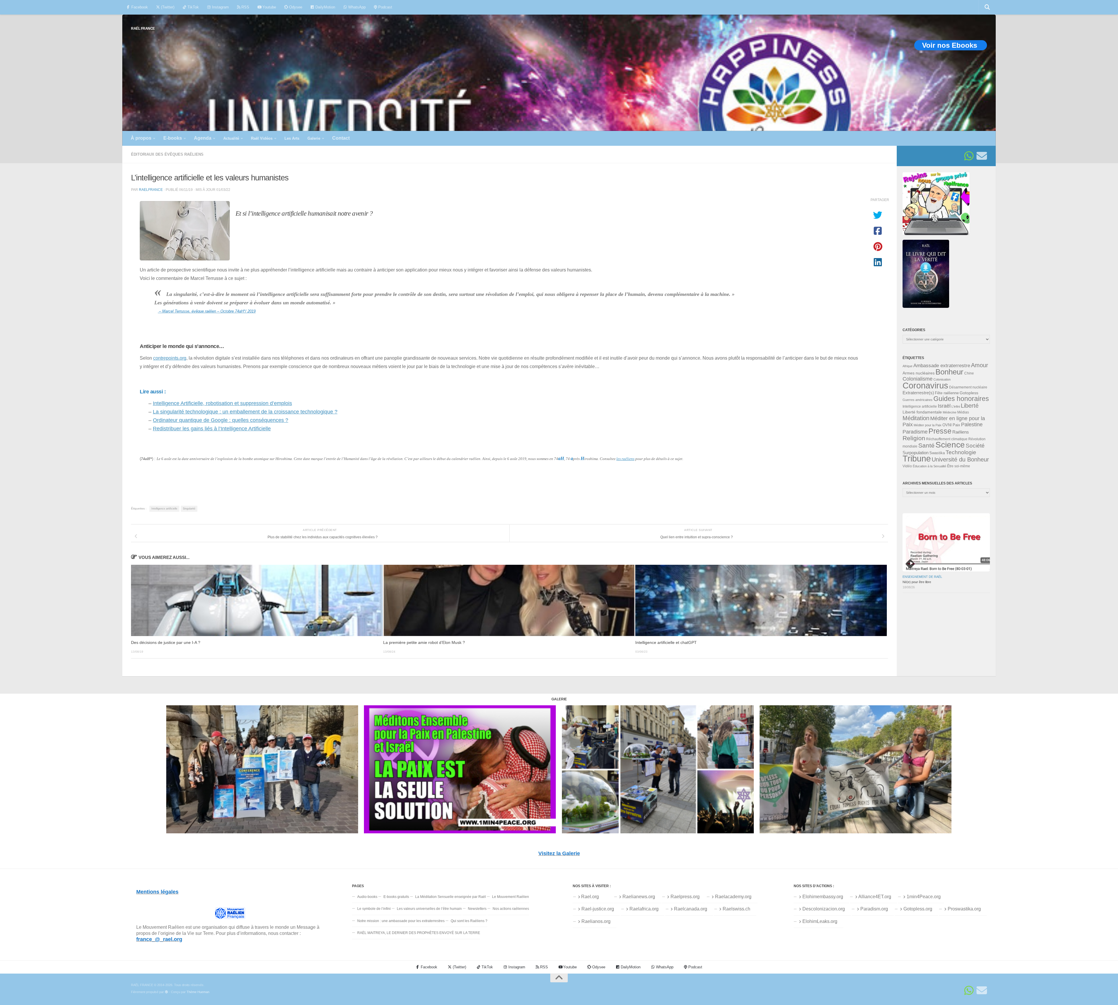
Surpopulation (915, 452)
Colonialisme (918, 379)
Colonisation (942, 379)
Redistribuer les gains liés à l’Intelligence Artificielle (212, 429)
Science (950, 444)
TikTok (192, 7)
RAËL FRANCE (143, 28)
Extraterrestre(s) (918, 392)
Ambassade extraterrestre (941, 365)
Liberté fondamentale (922, 412)
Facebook (139, 7)
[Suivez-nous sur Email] (982, 156)
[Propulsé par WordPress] (166, 992)
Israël (944, 406)
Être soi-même (958, 466)
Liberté (970, 405)
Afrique (907, 366)
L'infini (955, 406)
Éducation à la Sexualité (929, 466)
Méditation (916, 418)
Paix (956, 425)
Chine (969, 373)
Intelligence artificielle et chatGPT (666, 642)
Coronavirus (925, 385)
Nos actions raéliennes (511, 909)
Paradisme (915, 432)
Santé (926, 445)
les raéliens (625, 459)
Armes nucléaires (919, 373)
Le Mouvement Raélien (510, 897)
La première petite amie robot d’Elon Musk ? (424, 642)
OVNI (947, 425)
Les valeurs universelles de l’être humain (429, 909)
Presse (939, 431)
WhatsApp (356, 7)
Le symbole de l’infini (374, 909)
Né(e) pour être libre (917, 582)
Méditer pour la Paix (928, 425)
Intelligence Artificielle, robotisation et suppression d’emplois (222, 403)
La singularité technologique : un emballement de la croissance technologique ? (245, 412)
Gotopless (969, 392)
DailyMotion (324, 7)
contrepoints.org (169, 358)
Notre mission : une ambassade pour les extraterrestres (401, 921)
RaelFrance (151, 189)
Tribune (917, 458)
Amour (979, 365)
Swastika (937, 453)
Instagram (220, 7)
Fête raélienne (947, 393)
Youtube (268, 7)
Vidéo (907, 466)
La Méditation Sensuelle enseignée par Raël (450, 897)
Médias (963, 412)
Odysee (295, 7)
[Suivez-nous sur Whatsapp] (969, 156)
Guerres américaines (918, 400)
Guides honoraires (961, 398)
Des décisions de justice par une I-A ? (165, 642)
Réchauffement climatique (946, 439)
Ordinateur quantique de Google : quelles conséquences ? (220, 420)
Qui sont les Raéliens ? (469, 921)
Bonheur (949, 372)
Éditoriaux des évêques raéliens (167, 154)
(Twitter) (167, 7)
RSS (244, 7)
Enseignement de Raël (922, 576)
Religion (914, 438)
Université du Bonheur (960, 459)
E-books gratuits (396, 897)
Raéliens (960, 431)
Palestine (972, 424)
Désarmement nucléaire (968, 387)
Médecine (949, 412)
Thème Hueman (198, 992)
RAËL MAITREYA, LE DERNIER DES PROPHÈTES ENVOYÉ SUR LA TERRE (418, 933)
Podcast (384, 7)
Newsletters (477, 909)
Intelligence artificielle (164, 508)
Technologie (961, 452)
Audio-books (367, 897)
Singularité (189, 508)
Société (975, 446)
